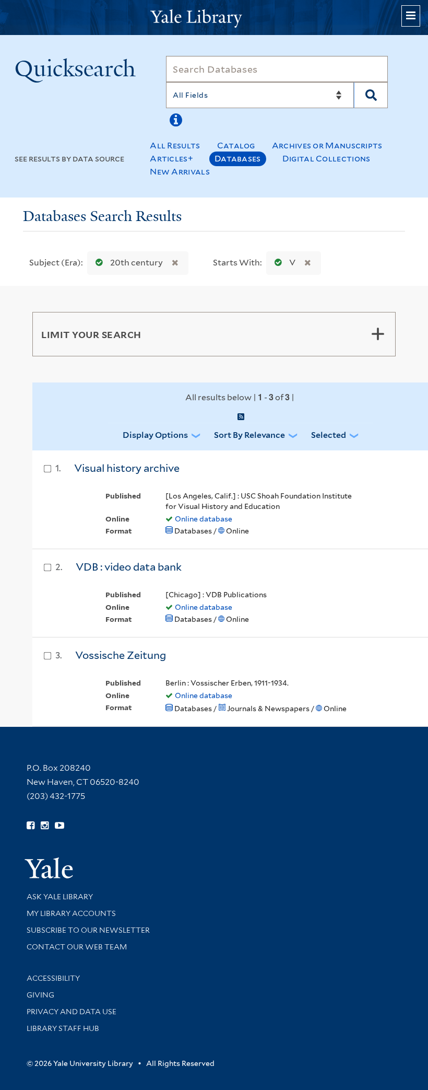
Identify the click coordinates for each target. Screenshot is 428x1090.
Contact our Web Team (77, 947)
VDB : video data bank (129, 567)
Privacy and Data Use (71, 1011)
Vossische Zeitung (120, 655)
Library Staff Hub (63, 1028)
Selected (328, 435)
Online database (203, 519)
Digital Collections (326, 159)
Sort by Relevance (249, 435)
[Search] (371, 95)
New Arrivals (180, 172)
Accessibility (53, 978)
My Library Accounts (71, 913)
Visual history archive (127, 468)
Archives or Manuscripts (327, 145)
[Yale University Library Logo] (214, 17)
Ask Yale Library (60, 896)
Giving (40, 995)
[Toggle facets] (378, 333)
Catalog (236, 145)
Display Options (155, 435)
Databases (238, 159)
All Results (175, 145)
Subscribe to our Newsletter (88, 930)
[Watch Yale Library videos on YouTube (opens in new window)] (59, 825)
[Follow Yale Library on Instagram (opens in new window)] (45, 825)
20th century (136, 263)
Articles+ (171, 159)
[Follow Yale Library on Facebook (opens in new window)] (30, 825)
